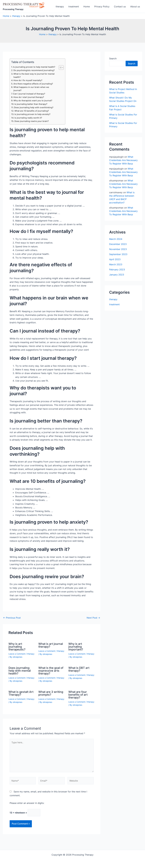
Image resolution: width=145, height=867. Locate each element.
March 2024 (115, 239)
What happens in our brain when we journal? (31, 89)
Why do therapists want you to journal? (32, 100)
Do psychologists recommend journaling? (34, 70)
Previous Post (12, 618)
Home (86, 6)
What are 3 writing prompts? (50, 693)
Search (113, 58)
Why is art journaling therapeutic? (16, 646)
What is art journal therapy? (50, 645)
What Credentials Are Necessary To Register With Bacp (123, 160)
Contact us (120, 6)
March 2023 (115, 264)
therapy (60, 6)
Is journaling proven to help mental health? (34, 67)
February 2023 (117, 269)
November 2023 (118, 249)
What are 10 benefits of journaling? (31, 111)
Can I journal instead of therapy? (29, 94)
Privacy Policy (101, 6)
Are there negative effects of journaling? (33, 83)
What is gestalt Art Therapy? (20, 693)
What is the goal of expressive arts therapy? (50, 670)
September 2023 (118, 254)
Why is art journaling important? (75, 646)
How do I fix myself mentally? (27, 80)
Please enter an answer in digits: (27, 803)
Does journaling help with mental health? (19, 670)
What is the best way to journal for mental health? (34, 75)
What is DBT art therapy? (78, 669)
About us (135, 6)
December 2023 (118, 244)
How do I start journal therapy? (28, 97)
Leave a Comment (16, 654)
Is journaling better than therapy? (30, 104)
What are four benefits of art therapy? (78, 694)
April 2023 (115, 259)
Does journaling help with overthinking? (33, 107)
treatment (73, 6)
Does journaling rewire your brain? (31, 121)
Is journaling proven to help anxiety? (32, 114)
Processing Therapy (13, 9)
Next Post (93, 618)
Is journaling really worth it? (28, 118)
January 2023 (116, 274)
